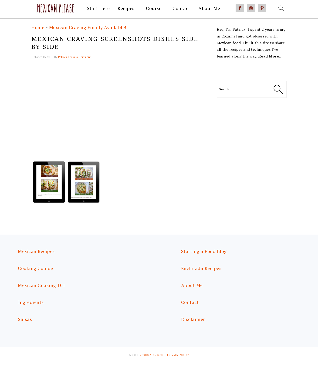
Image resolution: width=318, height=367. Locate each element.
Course (153, 8)
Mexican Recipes (36, 251)
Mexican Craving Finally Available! (87, 27)
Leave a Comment (79, 57)
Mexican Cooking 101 (41, 285)
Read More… (270, 56)
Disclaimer (193, 319)
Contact (181, 8)
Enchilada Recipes (201, 268)
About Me (209, 8)
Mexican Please (151, 355)
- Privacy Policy (177, 355)
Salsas (25, 319)
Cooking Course (35, 268)
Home (37, 27)
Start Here (98, 8)
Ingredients (31, 302)
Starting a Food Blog (204, 251)
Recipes (126, 8)
